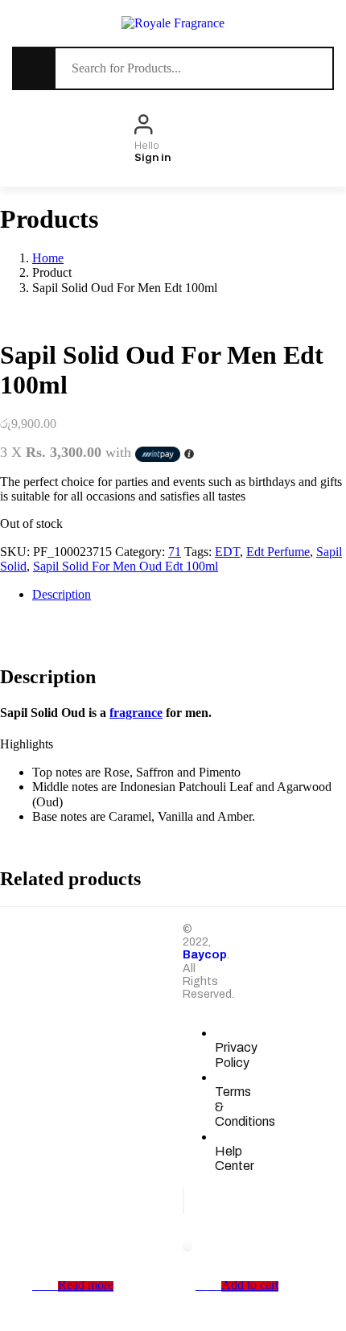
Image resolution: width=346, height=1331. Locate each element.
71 (174, 551)
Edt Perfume (278, 551)
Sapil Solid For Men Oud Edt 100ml (125, 566)
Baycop (205, 955)
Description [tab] (61, 594)
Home (48, 258)
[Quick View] (50, 1285)
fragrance (136, 712)
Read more (85, 1285)
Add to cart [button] (249, 1285)
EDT (227, 551)
